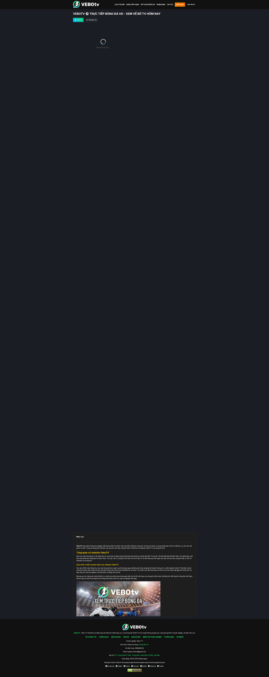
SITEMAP (180, 637)
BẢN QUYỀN (135, 637)
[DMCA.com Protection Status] (134, 671)
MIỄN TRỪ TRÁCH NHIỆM (152, 637)
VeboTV (79, 546)
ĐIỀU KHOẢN (116, 637)
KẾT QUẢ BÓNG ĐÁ (148, 4)
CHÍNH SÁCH (104, 637)
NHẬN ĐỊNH (161, 4)
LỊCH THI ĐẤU (120, 4)
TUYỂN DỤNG (169, 637)
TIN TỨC (170, 4)
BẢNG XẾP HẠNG (132, 4)
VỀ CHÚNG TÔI (90, 637)
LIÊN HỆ (126, 637)
